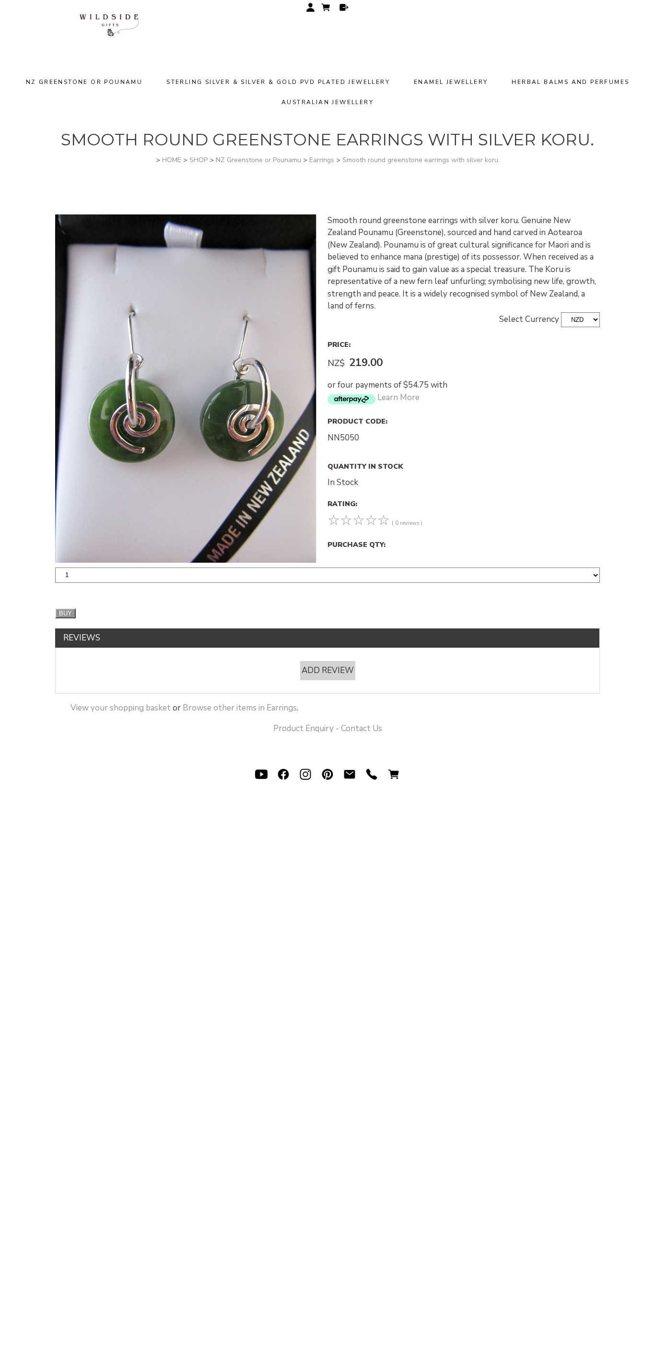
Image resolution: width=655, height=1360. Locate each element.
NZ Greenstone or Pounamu (84, 82)
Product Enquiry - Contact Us (327, 728)
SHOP (198, 160)
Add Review (328, 670)
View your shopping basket (120, 707)
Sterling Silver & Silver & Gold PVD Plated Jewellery (278, 82)
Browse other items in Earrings (240, 707)
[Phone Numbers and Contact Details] (372, 774)
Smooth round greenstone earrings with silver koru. (421, 160)
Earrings (321, 160)
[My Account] (310, 7)
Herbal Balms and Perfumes (570, 82)
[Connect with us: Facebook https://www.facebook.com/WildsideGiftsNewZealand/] (283, 774)
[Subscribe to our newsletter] (349, 774)
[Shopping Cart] (327, 8)
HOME (171, 160)
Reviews (81, 637)
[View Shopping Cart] (394, 774)
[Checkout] (344, 7)
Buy (65, 613)
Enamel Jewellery (451, 82)
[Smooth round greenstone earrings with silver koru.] (185, 560)
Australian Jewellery (327, 102)
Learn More (398, 397)
